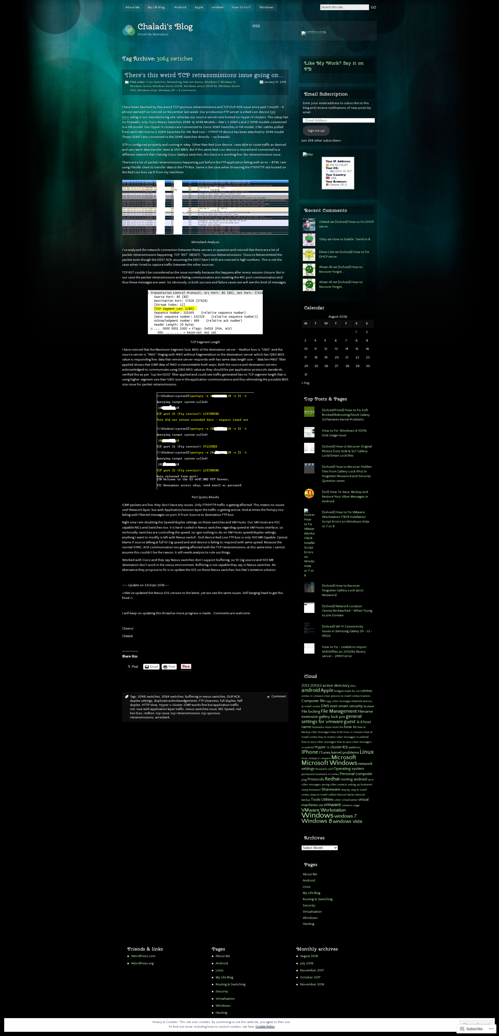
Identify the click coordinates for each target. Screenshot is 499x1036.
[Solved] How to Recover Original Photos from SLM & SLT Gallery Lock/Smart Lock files (347, 451)
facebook (369, 706)
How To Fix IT (241, 7)
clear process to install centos (342, 696)
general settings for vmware (331, 719)
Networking (174, 82)
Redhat (332, 779)
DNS (325, 706)
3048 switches (149, 696)
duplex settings (141, 701)
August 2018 (309, 956)
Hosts (328, 727)
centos (366, 691)
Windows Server (140, 86)
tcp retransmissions (185, 713)
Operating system (348, 768)
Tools (315, 799)
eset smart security (346, 706)
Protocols (315, 779)
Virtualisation (312, 911)
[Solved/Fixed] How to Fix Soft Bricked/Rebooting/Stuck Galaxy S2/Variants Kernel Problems (346, 414)
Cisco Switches (155, 82)
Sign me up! (316, 130)
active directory (336, 685)
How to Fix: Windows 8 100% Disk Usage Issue (344, 433)
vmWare (218, 7)
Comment (278, 696)
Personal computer (356, 774)
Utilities (327, 799)
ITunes (325, 752)
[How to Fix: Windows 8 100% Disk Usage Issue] (337, 427)
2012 (305, 685)
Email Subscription (326, 94)
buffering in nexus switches (205, 696)
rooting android (353, 779)
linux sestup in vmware (316, 758)
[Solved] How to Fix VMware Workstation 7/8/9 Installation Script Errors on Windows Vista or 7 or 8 (345, 519)
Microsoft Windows (329, 763)
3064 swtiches (172, 696)
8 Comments (187, 90)
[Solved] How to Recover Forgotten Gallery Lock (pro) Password (342, 590)
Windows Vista (147, 90)
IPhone (309, 752)
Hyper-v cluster (170, 705)
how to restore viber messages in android (343, 737)
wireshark (162, 717)
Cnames (365, 696)
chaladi (324, 222)
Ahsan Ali (325, 267)
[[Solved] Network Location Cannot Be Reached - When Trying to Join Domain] (337, 602)
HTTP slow (149, 705)
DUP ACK (233, 696)
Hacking (308, 924)
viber (337, 799)
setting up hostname (360, 784)
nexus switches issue (201, 709)
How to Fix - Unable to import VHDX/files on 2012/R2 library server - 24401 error (344, 651)
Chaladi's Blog (165, 26)
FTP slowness (209, 701)
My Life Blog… (157, 7)
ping (304, 779)
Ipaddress (354, 747)
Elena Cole (326, 252)
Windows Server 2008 (167, 86)
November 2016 (312, 984)
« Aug (305, 383)
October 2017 (310, 977)
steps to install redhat (323, 794)
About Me (133, 7)
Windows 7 (212, 82)
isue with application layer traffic (160, 709)
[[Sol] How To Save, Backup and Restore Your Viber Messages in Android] (337, 488)
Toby (323, 239)
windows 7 (345, 816)
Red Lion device (193, 82)
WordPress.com (143, 956)
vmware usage (351, 805)
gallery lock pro (332, 716)
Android (180, 7)
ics (345, 747)
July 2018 (306, 963)
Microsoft (343, 757)
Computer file (313, 701)
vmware (332, 804)
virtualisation (349, 799)
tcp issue (162, 713)
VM (321, 805)
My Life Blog (311, 893)
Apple (199, 7)
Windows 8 (227, 82)
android (310, 690)
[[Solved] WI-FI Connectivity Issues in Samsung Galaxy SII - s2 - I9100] (337, 623)
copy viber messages (338, 701)
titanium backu (345, 794)
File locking (310, 711)
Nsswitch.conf (324, 769)
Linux (367, 751)
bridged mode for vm (347, 691)
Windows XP (167, 90)
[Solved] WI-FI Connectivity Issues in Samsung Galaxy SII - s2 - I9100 (347, 631)
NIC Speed (226, 709)
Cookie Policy (265, 1026)
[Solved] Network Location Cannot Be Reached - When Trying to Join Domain (347, 610)
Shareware (330, 789)
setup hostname (311, 789)
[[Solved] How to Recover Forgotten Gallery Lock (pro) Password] (337, 582)
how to (350, 727)
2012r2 (316, 685)
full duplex (228, 701)
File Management (339, 711)
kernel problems (345, 752)
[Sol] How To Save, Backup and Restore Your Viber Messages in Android (345, 496)
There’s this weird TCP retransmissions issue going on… (204, 75)
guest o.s (353, 721)
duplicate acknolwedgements (175, 701)
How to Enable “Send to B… (352, 239)
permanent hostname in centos (320, 774)
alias (353, 685)
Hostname (318, 727)
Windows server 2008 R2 (200, 86)
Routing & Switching (317, 899)
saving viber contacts (334, 784)
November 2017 (312, 970)
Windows (266, 7)
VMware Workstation (323, 810)
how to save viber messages (318, 742)
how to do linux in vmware (347, 732)
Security (309, 905)
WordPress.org (142, 963)
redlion (149, 713)
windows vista (347, 821)
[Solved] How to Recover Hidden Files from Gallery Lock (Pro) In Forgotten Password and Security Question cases (347, 474)
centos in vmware (312, 696)
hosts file (337, 727)
